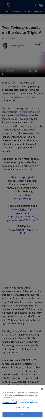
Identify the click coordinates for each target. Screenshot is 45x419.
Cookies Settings (22, 407)
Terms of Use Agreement (25, 402)
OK (22, 414)
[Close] (42, 389)
